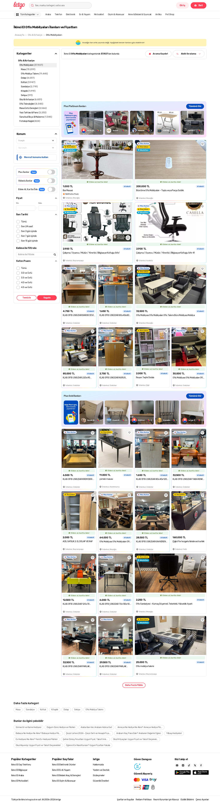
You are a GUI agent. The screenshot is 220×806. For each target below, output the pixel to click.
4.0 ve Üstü (26, 282)
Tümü (24, 221)
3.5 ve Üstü (26, 277)
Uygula (47, 297)
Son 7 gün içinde (29, 236)
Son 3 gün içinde (29, 231)
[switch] (51, 172)
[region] (134, 123)
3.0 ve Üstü (26, 273)
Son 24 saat (27, 226)
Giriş (182, 5)
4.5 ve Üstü (26, 287)
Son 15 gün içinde (29, 241)
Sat (200, 5)
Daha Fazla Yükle (134, 685)
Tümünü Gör (195, 106)
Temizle (26, 297)
